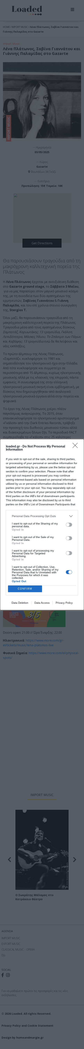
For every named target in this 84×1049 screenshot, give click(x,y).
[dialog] (42, 524)
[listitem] (42, 516)
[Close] (76, 446)
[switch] (69, 525)
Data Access (42, 602)
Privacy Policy (64, 602)
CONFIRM (25, 588)
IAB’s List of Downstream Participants (47, 504)
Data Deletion (20, 602)
